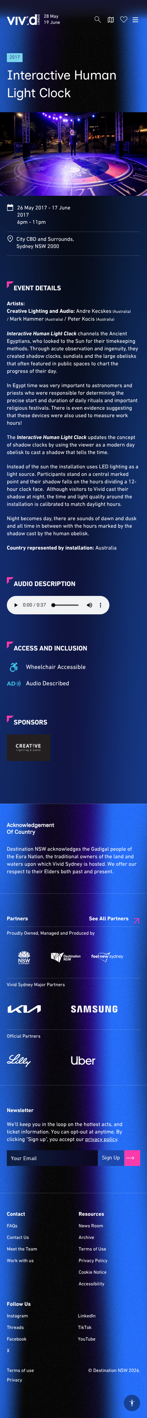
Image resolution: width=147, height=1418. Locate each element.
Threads (15, 1328)
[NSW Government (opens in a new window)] (24, 957)
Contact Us (18, 1238)
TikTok (85, 1328)
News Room (91, 1226)
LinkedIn (87, 1316)
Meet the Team (22, 1249)
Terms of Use (92, 1249)
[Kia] (35, 1009)
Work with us (20, 1261)
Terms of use (20, 1371)
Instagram (17, 1316)
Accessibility (91, 1284)
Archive (86, 1238)
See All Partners (109, 919)
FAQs (12, 1226)
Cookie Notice (93, 1272)
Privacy (14, 1380)
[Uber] (100, 1060)
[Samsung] (100, 1009)
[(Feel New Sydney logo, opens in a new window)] (107, 957)
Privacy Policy (93, 1261)
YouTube (86, 1339)
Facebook (16, 1339)
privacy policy (101, 1139)
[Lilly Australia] (35, 1060)
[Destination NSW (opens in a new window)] (66, 957)
